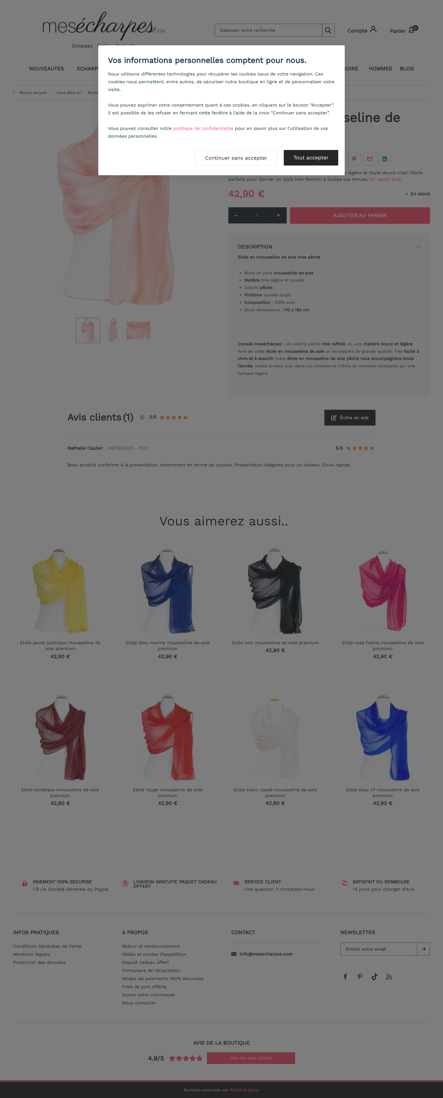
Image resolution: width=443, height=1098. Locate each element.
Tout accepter (311, 157)
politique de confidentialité (203, 128)
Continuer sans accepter (236, 158)
